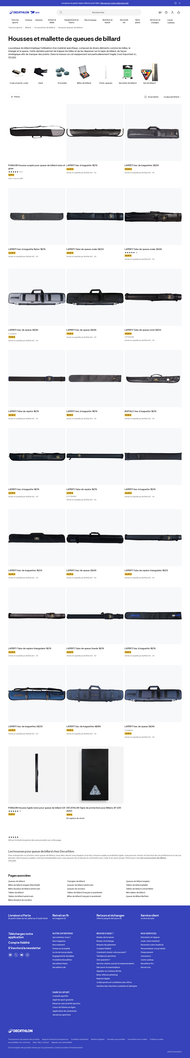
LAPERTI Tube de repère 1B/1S (23, 411)
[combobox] (173, 97)
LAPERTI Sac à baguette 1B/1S (81, 165)
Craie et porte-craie (19, 83)
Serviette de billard (127, 83)
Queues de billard (16, 881)
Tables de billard (16, 892)
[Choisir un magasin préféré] (160, 12)
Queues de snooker (76, 889)
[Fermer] (180, 3)
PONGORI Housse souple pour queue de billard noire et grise (36, 167)
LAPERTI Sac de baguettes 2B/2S (25, 726)
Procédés (62, 83)
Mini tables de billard (135, 892)
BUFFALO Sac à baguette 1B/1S (141, 411)
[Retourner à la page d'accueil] (24, 12)
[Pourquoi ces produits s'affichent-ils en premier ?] (145, 97)
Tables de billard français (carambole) (84, 892)
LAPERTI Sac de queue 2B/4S (23, 330)
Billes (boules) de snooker (20, 900)
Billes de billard (84, 83)
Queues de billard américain (80, 885)
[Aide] (166, 12)
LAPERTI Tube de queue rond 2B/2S (143, 330)
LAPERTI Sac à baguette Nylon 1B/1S (27, 249)
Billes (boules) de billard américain (24, 889)
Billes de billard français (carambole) (84, 896)
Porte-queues (105, 83)
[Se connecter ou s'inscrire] (172, 12)
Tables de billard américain (20, 896)
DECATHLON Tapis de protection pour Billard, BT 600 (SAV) (93, 809)
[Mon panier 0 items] (179, 12)
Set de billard (149, 83)
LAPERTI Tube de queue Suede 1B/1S (85, 648)
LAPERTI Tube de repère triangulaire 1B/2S (146, 570)
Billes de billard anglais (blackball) (24, 885)
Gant (40, 83)
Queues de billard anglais (138, 881)
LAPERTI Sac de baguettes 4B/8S (83, 726)
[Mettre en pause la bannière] (175, 3)
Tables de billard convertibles (139, 889)
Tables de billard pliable (137, 885)
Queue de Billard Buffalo (137, 896)
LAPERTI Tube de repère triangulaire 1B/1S (29, 648)
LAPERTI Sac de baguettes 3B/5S (142, 165)
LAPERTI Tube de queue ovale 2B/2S (85, 249)
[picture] (36, 132)
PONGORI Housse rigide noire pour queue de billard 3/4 (36, 808)
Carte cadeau (170, 21)
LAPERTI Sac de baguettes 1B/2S (25, 570)
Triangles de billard (76, 881)
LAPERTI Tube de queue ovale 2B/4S (143, 249)
